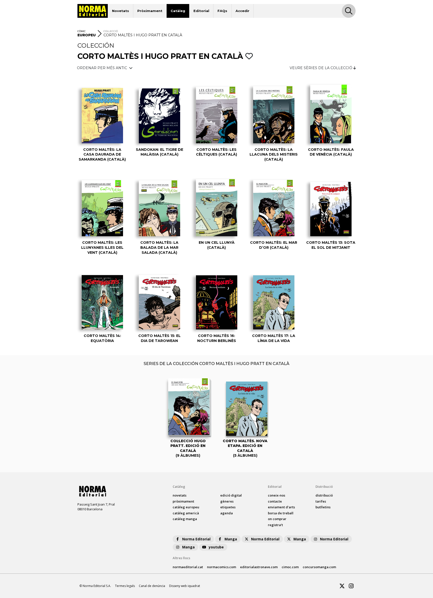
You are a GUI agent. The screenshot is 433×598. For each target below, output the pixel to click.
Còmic (81, 31)
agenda (226, 513)
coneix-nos (276, 495)
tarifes (320, 501)
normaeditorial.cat (188, 567)
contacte (275, 501)
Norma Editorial (196, 539)
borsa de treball (280, 513)
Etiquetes (228, 507)
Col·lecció (110, 31)
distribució (324, 495)
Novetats (120, 11)
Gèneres (227, 501)
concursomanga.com (319, 567)
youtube (216, 547)
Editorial (201, 11)
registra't (275, 525)
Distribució (324, 486)
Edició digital (231, 495)
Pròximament (149, 11)
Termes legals (125, 586)
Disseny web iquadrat (184, 586)
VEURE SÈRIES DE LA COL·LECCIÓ (321, 68)
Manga (231, 539)
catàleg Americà (186, 513)
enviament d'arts (281, 507)
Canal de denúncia (152, 586)
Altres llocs (181, 558)
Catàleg (178, 11)
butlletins (323, 507)
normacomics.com (221, 567)
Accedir (242, 11)
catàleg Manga (185, 519)
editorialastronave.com (259, 567)
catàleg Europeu (186, 507)
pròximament (183, 501)
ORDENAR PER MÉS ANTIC (102, 68)
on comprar (277, 519)
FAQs (222, 11)
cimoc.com (290, 567)
